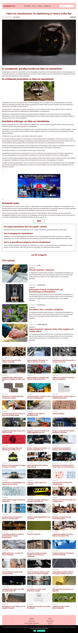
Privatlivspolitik (41, 630)
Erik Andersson (41, 305)
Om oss (34, 6)
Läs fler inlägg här (39, 255)
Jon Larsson (16, 17)
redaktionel (73, 17)
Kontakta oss (47, 6)
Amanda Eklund (41, 285)
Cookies (40, 6)
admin (39, 265)
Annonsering (27, 6)
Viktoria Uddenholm (42, 324)
